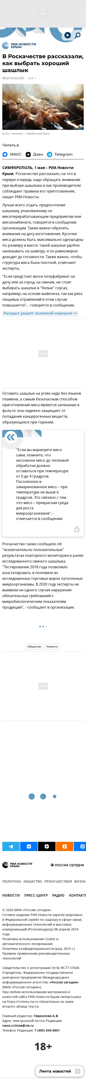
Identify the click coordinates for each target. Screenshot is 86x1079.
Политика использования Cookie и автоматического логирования (30, 942)
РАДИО (58, 896)
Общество (34, 646)
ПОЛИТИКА (11, 881)
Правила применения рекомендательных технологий (36, 956)
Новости (52, 646)
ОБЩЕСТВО (32, 881)
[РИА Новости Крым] (19, 45)
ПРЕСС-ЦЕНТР (36, 896)
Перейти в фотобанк (38, 133)
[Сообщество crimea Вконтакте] (29, 846)
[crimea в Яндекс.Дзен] (46, 846)
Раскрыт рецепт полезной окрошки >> (40, 314)
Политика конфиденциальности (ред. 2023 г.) (38, 949)
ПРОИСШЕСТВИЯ (58, 881)
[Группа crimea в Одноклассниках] (64, 846)
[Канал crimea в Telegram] (11, 846)
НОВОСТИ (11, 896)
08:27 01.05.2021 (13, 78)
